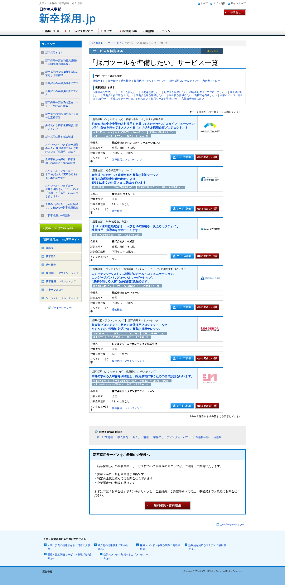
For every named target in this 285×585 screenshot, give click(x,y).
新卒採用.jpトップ (100, 43)
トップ (204, 3)
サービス (117, 43)
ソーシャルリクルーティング (62, 298)
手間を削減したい (151, 92)
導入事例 (122, 437)
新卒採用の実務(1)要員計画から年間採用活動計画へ (61, 62)
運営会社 (47, 571)
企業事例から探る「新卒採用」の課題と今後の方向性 (60, 161)
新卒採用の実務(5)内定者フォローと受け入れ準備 (61, 104)
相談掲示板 (202, 437)
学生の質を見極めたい (179, 95)
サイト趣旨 (219, 3)
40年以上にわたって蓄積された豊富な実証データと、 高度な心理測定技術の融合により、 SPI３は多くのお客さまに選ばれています (127, 178)
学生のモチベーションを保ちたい (129, 98)
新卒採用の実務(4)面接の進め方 (61, 93)
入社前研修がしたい (193, 98)
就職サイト (99, 80)
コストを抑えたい (128, 92)
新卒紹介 (113, 80)
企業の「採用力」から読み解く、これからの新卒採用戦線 (61, 206)
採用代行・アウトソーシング (150, 80)
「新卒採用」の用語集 (57, 215)
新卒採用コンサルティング (184, 80)
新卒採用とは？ (54, 52)
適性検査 (126, 80)
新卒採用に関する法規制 (59, 136)
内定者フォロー (211, 80)
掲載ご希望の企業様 (59, 228)
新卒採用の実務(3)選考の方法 (61, 83)
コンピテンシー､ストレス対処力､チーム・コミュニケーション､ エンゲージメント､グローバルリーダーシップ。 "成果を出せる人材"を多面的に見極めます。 (133, 277)
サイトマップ (238, 3)
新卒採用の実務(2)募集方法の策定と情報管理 (61, 73)
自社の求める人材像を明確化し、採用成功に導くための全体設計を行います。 (143, 376)
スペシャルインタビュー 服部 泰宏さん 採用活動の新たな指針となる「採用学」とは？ (61, 148)
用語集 (217, 437)
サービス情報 (105, 437)
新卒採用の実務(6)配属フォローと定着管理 (61, 115)
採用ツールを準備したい (165, 98)
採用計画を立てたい (104, 92)
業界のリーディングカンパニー (172, 437)
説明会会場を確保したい (150, 95)
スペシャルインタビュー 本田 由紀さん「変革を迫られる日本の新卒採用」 (61, 174)
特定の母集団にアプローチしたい (208, 92)
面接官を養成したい (205, 95)
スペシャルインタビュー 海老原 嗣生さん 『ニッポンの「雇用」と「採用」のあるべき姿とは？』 (62, 191)
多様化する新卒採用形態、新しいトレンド (61, 127)
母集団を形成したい (175, 92)
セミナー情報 (140, 437)
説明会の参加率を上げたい (118, 95)
